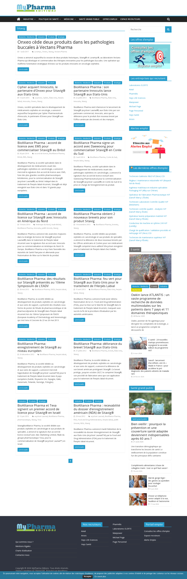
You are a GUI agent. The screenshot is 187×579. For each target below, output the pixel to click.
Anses (131, 119)
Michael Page (135, 106)
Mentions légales (23, 546)
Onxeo (44, 52)
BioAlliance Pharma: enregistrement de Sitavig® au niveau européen (39, 347)
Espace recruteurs (130, 19)
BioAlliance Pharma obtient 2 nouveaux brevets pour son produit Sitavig (94, 217)
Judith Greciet (47, 228)
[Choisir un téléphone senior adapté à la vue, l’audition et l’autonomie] (138, 494)
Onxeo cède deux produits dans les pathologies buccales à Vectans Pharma (66, 44)
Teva (39, 420)
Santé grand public (89, 19)
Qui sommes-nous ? (24, 542)
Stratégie (61, 37)
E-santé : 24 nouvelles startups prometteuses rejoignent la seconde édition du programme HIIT (158, 345)
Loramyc (37, 52)
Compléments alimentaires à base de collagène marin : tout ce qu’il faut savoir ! (149, 466)
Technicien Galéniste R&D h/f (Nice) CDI (147, 176)
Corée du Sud (111, 157)
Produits (51, 37)
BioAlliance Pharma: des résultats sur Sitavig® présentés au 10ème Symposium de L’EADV (41, 282)
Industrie (28, 19)
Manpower (134, 102)
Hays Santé (134, 115)
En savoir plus (100, 576)
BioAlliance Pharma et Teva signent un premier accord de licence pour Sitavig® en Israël (39, 409)
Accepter (87, 576)
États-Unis (53, 98)
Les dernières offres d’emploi (150, 168)
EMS (24, 157)
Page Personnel (136, 110)
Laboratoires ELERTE (138, 85)
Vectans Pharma (60, 52)
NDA (82, 423)
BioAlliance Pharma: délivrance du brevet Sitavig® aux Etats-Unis (98, 345)
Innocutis (26, 101)
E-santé (154, 286)
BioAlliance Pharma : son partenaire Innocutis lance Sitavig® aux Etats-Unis (92, 90)
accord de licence (41, 153)
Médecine (69, 19)
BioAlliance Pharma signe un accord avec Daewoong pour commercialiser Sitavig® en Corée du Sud (97, 148)
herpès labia (78, 160)
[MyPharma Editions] (18, 19)
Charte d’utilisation (23, 550)
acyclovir (38, 98)
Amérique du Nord (43, 224)
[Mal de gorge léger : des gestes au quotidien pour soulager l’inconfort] (138, 476)
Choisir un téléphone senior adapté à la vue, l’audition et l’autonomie (158, 498)
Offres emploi (110, 19)
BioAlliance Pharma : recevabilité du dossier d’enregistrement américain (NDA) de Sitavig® (97, 409)
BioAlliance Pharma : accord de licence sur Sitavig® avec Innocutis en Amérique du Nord (42, 217)
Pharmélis (133, 93)
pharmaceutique (24, 420)
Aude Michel (56, 224)
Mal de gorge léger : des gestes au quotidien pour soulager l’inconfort (158, 482)
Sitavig (50, 52)
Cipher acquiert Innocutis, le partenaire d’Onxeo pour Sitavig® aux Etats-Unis (41, 90)
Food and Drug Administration (90, 420)
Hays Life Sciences (137, 98)
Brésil (20, 157)
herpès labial (61, 289)
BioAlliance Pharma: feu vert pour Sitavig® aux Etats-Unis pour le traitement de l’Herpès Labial (98, 282)
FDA (75, 420)
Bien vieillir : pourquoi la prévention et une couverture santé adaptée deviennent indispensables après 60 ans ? (150, 431)
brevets (115, 224)
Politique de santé (49, 19)
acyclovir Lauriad (41, 416)
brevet (110, 351)
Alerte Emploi (150, 540)
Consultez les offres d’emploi (157, 531)
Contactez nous (22, 555)
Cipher (45, 98)
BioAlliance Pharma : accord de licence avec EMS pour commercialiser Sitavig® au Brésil (41, 146)
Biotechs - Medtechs (26, 37)
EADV (53, 289)
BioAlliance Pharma (99, 98)
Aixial (131, 89)
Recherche (137, 290)
